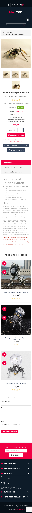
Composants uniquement (16, 119)
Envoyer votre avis (10, 431)
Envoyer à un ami (17, 150)
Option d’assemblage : (15, 117)
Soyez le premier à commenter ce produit (16, 104)
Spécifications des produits (12, 167)
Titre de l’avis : (6, 401)
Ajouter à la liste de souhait (17, 145)
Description (7, 162)
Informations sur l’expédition (13, 172)
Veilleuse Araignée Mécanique (16, 383)
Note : (3, 422)
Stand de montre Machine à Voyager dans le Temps (16, 293)
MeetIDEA (19, 111)
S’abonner (17, 455)
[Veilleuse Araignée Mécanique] (16, 365)
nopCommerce (20, 509)
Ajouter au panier (17, 135)
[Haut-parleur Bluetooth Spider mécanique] (16, 320)
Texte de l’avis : (6, 408)
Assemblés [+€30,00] (17, 121)
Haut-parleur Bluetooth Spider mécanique (16, 338)
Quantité (12, 130)
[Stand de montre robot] (16, 274)
